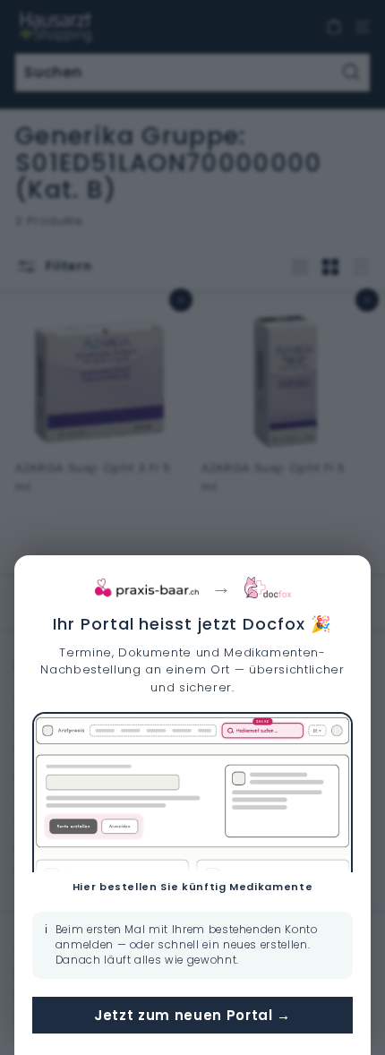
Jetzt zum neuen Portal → (192, 1015)
